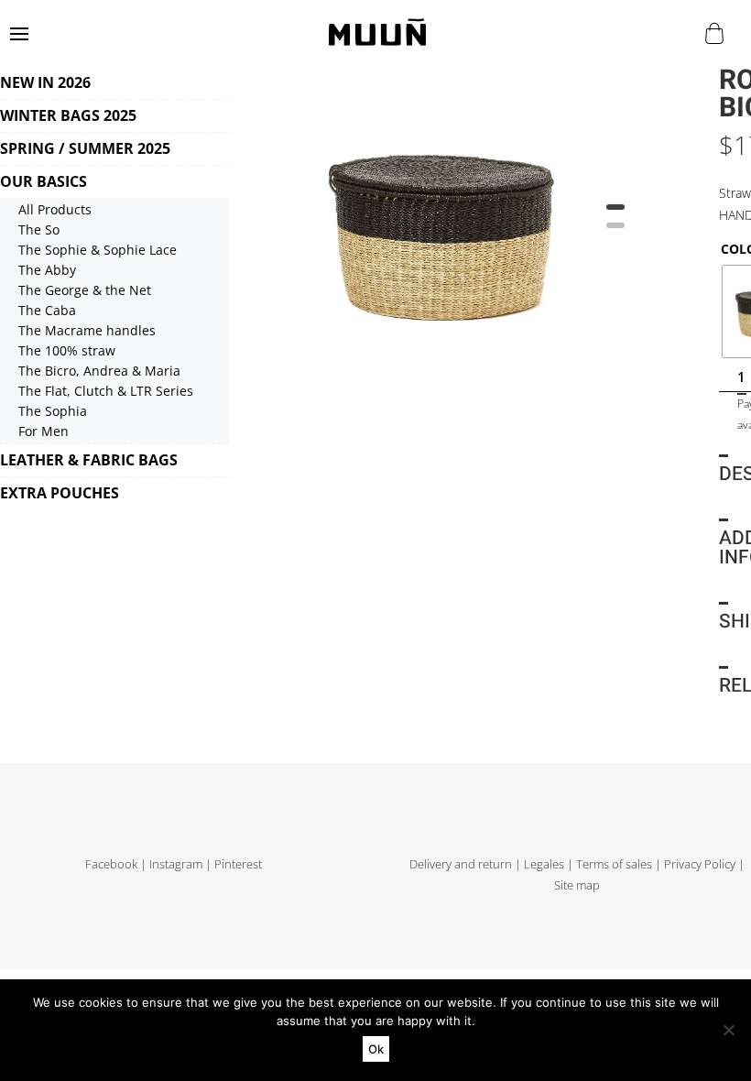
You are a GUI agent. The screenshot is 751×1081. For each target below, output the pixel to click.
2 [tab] (615, 232)
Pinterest (238, 864)
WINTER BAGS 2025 (68, 115)
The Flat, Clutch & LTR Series (105, 390)
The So (39, 229)
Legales (544, 864)
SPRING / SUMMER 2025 (85, 148)
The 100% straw (66, 350)
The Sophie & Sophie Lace (97, 249)
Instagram (175, 864)
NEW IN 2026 (45, 82)
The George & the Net (84, 290)
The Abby (47, 269)
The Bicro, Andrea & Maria (99, 370)
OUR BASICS (43, 181)
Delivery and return (460, 864)
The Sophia (52, 411)
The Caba (47, 310)
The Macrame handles (87, 330)
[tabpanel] (444, 227)
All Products (55, 209)
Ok (376, 1049)
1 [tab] (615, 213)
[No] (728, 1030)
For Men (43, 431)
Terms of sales (614, 864)
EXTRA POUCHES (59, 493)
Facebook (111, 864)
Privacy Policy (699, 864)
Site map (577, 885)
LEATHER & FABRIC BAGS (89, 460)
